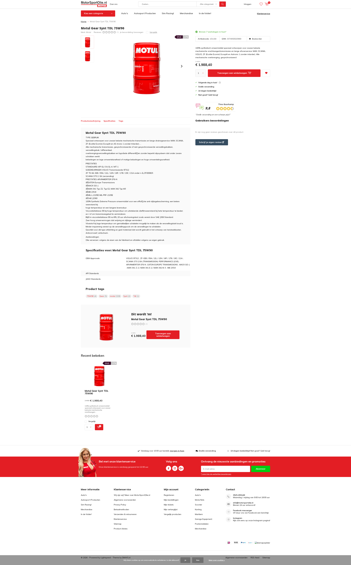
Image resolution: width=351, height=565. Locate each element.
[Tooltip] (220, 82)
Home (83, 21)
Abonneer (261, 469)
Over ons (114, 4)
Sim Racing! (168, 13)
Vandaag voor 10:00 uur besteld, (162, 451)
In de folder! (205, 13)
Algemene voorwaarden (125, 500)
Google (181, 468)
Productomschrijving (90, 121)
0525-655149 (239, 495)
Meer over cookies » (217, 560)
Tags (120, 121)
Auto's (124, 13)
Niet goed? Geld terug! (250, 451)
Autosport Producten (145, 13)
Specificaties (109, 121)
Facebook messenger (242, 510)
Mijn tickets (169, 504)
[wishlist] (261, 4)
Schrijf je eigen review (210, 142)
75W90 (91, 296)
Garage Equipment (203, 519)
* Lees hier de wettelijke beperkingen (216, 474)
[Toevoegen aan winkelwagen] (99, 427)
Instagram (174, 468)
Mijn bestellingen (171, 500)
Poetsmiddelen (202, 524)
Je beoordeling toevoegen (131, 32)
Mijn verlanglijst (170, 509)
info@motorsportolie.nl (243, 503)
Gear (103, 296)
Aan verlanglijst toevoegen (266, 73)
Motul (88, 32)
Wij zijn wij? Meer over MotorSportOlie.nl (132, 495)
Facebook (168, 468)
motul (115, 296)
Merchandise (186, 13)
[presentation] (181, 66)
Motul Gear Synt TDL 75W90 (96, 392)
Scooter (198, 504)
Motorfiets (199, 500)
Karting (198, 509)
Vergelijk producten (172, 514)
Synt (126, 296)
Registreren (169, 495)
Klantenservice (263, 13)
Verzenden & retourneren (125, 514)
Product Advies (121, 528)
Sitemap (117, 524)
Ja (185, 560)
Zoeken (222, 4)
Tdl (136, 296)
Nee (197, 560)
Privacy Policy (120, 504)
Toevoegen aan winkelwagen (163, 334)
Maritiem (199, 514)
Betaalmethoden (121, 509)
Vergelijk (92, 421)
